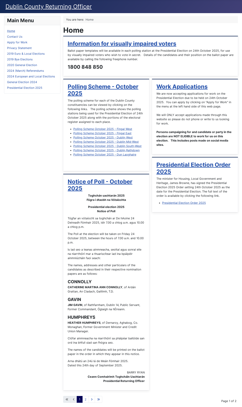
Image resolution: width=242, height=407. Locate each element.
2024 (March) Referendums (25, 70)
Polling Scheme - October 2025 (103, 90)
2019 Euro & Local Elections (26, 53)
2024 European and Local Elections (31, 76)
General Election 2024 (22, 82)
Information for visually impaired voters (122, 43)
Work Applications (182, 86)
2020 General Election (22, 65)
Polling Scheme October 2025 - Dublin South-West (107, 146)
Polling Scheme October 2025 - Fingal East (102, 133)
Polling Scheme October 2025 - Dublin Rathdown (106, 150)
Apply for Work (17, 42)
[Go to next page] (92, 399)
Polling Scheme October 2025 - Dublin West (103, 137)
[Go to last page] (98, 399)
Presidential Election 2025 (24, 87)
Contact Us (14, 36)
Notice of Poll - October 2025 (100, 185)
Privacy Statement (19, 48)
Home (11, 31)
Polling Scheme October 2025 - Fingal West (102, 129)
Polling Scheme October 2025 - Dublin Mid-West (106, 141)
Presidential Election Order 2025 (193, 168)
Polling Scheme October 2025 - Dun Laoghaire (104, 154)
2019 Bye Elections (20, 59)
